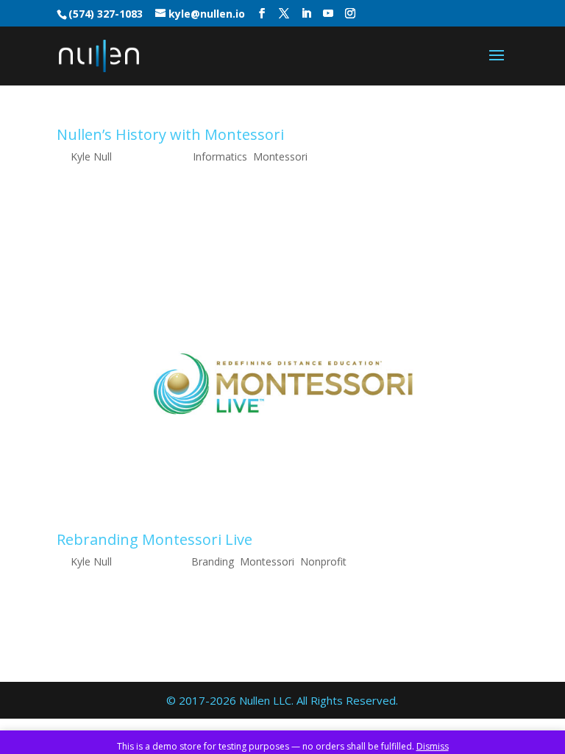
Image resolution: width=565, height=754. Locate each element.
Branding (212, 561)
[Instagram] (350, 13)
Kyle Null (91, 156)
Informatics (220, 156)
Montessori (280, 156)
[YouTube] (328, 13)
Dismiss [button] (432, 746)
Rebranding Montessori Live (154, 539)
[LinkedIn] (306, 13)
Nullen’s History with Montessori (170, 134)
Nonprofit (323, 561)
